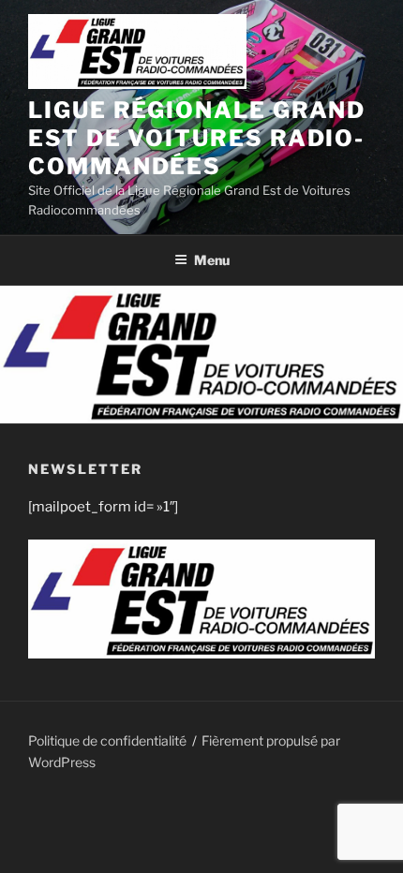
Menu (212, 260)
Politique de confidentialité (107, 740)
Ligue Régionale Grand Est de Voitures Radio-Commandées (197, 138)
